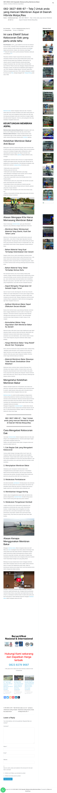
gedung (19, 154)
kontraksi (25, 137)
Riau (12, 72)
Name (5, 746)
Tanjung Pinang (28, 72)
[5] (11, 53)
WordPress (27, 791)
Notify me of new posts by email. (13, 775)
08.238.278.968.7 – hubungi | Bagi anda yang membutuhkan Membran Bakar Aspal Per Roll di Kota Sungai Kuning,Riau (29, 685)
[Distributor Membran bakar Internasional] (48, 35)
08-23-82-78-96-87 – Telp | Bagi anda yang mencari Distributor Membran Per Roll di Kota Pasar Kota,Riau (8, 685)
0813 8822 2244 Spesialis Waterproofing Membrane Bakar (21, 2)
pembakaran (16, 482)
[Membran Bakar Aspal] (48, 47)
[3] (30, 49)
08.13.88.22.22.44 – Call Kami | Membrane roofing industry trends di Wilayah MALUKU (26, 709)
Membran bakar (7, 110)
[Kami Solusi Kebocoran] (48, 109)
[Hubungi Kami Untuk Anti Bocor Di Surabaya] (48, 84)
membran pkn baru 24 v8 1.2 (23, 28)
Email (5, 753)
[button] (18, 205)
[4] (4, 51)
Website (5, 759)
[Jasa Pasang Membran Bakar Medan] (48, 72)
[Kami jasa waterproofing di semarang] (48, 158)
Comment (6, 726)
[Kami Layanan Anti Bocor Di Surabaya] (48, 133)
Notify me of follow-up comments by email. (15, 773)
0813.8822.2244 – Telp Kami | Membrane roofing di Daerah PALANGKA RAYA (10, 709)
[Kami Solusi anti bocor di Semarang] (48, 195)
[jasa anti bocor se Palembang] (48, 231)
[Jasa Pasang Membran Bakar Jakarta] (48, 97)
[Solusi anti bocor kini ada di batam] (48, 182)
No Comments (6, 28)
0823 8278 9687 (19, 664)
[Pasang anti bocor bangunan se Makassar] (48, 170)
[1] (10, 53)
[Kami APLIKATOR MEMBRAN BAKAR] (48, 121)
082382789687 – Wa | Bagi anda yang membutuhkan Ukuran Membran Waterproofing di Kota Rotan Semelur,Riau (18, 685)
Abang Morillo (8, 30)
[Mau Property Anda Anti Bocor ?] (48, 207)
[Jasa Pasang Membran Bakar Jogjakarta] (48, 146)
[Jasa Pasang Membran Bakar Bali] (48, 60)
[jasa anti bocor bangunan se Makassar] (48, 244)
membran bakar (16, 223)
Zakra (48, 789)
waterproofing (17, 165)
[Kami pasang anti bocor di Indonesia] (48, 219)
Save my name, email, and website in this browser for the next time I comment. (18, 768)
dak (9, 549)
